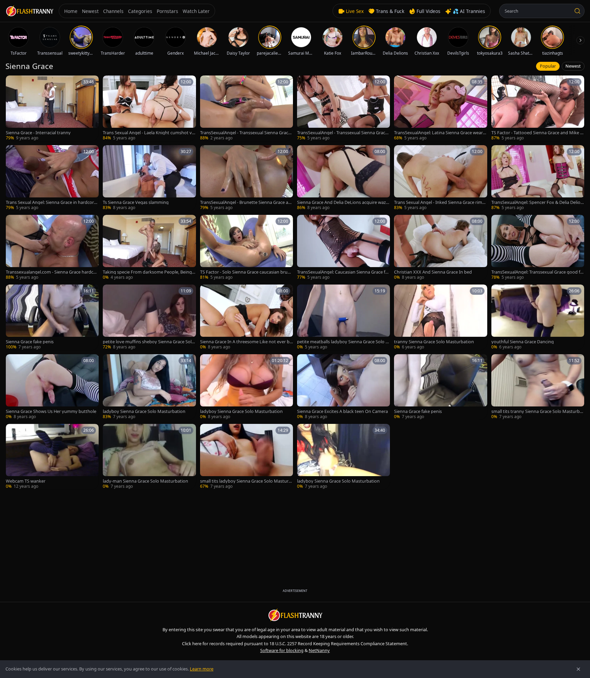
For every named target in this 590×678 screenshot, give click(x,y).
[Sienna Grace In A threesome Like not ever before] (246, 317)
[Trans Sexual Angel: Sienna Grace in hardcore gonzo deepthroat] (52, 178)
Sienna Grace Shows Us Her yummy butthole (51, 411)
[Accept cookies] (578, 669)
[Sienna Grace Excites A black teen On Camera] (343, 387)
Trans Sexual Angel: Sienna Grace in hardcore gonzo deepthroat (51, 202)
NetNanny (319, 650)
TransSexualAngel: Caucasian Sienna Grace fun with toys (342, 272)
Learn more (201, 669)
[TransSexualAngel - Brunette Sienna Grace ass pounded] (246, 178)
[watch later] (13, 83)
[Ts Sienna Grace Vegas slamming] (149, 178)
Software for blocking (282, 650)
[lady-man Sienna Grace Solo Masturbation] (149, 456)
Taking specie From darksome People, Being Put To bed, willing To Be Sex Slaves (149, 272)
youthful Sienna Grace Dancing (522, 342)
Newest (573, 66)
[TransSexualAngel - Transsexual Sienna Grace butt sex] (246, 108)
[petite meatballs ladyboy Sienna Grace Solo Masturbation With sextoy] (343, 317)
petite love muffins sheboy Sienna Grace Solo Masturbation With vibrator (148, 342)
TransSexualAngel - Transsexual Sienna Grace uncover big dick (342, 132)
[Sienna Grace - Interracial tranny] (52, 108)
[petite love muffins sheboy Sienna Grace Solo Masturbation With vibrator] (149, 317)
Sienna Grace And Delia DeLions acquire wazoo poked (343, 202)
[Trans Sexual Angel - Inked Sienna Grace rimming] (440, 178)
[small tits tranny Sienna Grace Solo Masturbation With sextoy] (537, 387)
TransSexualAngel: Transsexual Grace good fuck (537, 272)
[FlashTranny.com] (29, 11)
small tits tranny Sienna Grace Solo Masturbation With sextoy (537, 411)
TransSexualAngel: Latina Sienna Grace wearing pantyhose (440, 132)
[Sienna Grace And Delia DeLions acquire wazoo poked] (343, 178)
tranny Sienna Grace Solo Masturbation (434, 342)
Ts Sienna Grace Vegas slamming (136, 202)
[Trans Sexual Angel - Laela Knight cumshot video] (149, 108)
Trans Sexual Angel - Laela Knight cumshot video (149, 132)
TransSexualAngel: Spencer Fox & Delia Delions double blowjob (537, 202)
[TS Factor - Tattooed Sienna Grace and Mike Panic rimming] (537, 108)
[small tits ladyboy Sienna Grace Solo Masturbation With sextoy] (246, 456)
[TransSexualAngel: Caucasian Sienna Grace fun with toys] (343, 247)
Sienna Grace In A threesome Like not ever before (246, 342)
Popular (548, 66)
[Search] (577, 11)
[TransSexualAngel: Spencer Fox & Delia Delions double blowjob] (537, 178)
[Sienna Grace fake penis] (52, 317)
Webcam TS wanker (25, 481)
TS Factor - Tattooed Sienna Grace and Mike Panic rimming (537, 132)
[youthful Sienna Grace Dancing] (537, 317)
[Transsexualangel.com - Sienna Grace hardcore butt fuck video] (52, 247)
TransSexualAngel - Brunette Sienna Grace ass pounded (246, 202)
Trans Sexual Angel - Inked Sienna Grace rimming (440, 202)
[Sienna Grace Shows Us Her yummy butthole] (52, 387)
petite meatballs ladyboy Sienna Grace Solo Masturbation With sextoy (343, 342)
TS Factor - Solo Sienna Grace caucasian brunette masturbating (246, 272)
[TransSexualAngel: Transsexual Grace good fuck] (537, 247)
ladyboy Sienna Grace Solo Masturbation (144, 411)
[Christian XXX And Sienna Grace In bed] (440, 247)
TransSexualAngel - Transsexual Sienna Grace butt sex (245, 132)
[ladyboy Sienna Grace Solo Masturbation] (149, 387)
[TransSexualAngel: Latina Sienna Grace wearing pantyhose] (440, 108)
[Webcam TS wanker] (52, 456)
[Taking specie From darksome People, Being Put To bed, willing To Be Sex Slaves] (149, 247)
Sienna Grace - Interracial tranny (38, 132)
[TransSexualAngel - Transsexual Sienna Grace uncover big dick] (343, 108)
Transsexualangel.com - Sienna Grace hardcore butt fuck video (52, 272)
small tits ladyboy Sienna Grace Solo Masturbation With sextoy (245, 481)
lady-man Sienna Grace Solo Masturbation (145, 481)
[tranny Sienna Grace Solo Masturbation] (440, 317)
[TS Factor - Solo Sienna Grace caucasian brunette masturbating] (246, 247)
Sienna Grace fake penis (30, 342)
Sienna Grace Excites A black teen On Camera (342, 411)
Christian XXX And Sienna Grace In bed (433, 272)
